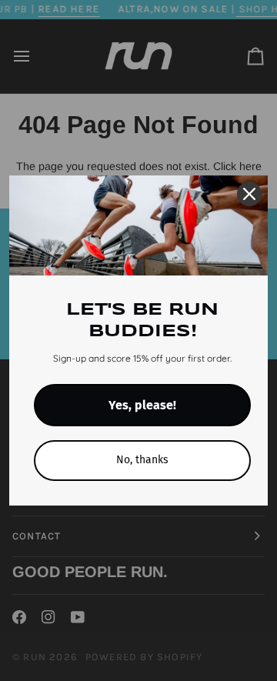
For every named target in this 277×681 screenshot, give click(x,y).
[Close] (249, 193)
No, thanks (142, 459)
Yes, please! (142, 405)
